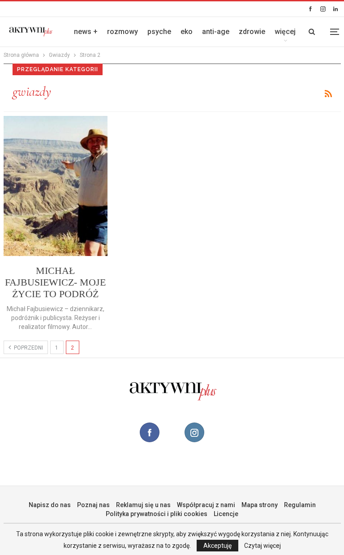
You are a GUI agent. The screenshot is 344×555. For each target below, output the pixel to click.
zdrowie (252, 31)
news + (86, 31)
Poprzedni (28, 348)
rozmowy (122, 31)
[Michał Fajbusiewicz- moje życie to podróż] (56, 186)
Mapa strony (259, 504)
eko (187, 31)
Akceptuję (217, 545)
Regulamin (300, 504)
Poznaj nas (93, 504)
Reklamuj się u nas (143, 504)
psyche (159, 31)
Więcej (285, 31)
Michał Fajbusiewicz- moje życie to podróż (55, 282)
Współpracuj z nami (206, 504)
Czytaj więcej (262, 545)
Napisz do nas (50, 504)
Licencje (226, 513)
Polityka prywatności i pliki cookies (156, 513)
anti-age (215, 31)
